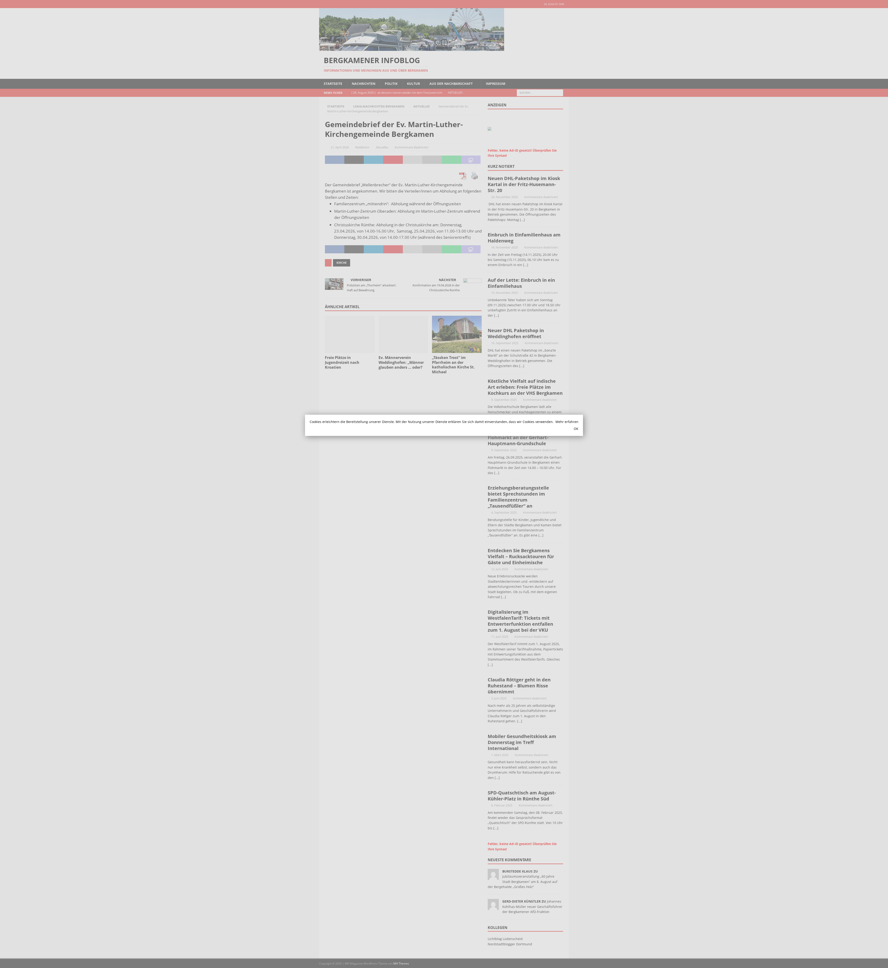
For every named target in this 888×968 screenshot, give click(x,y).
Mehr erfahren (566, 422)
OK (576, 428)
